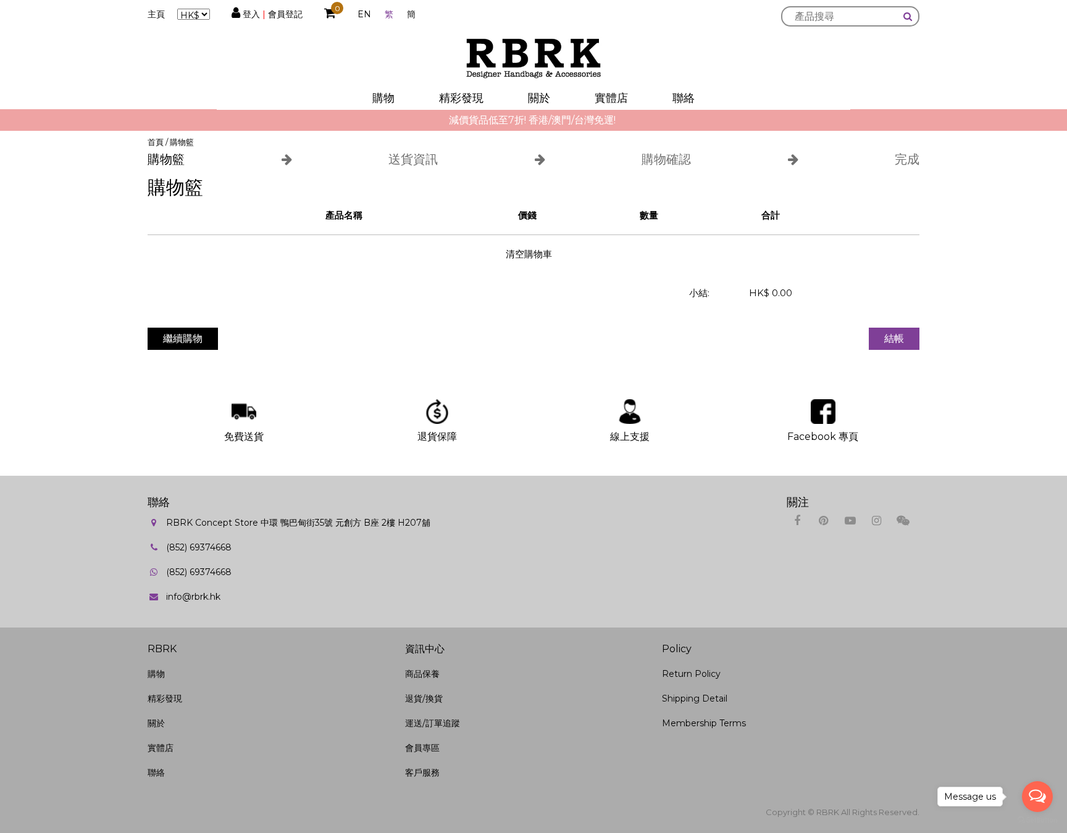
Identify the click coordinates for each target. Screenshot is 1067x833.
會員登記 (285, 14)
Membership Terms (704, 723)
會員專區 (422, 747)
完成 (907, 159)
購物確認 (666, 159)
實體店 (611, 98)
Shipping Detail (694, 698)
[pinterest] (823, 520)
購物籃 (182, 142)
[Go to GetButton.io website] (1037, 820)
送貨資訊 (413, 159)
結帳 (894, 338)
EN (364, 14)
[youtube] (850, 520)
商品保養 (422, 673)
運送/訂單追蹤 (432, 723)
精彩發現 (461, 98)
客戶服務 (422, 772)
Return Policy (691, 673)
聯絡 (683, 98)
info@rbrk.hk (193, 596)
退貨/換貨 (424, 698)
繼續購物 (183, 338)
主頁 (156, 14)
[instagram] (876, 520)
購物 (383, 98)
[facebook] (797, 520)
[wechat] (903, 520)
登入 (251, 14)
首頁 (156, 142)
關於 (539, 98)
